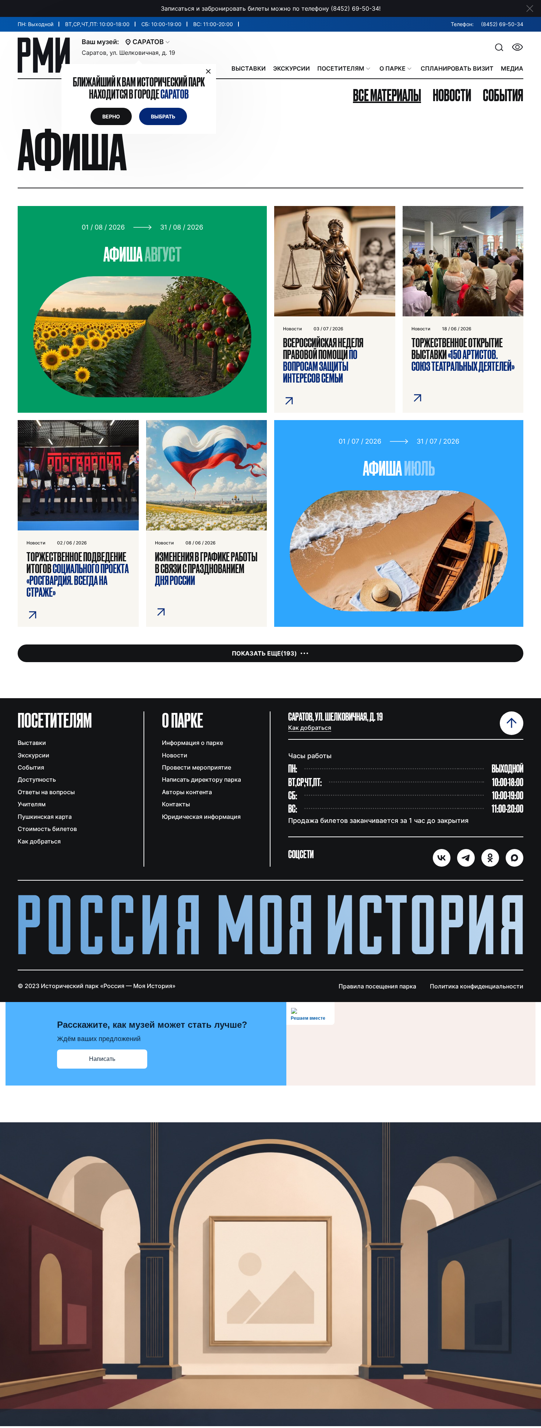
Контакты (176, 804)
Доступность (37, 779)
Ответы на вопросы (46, 792)
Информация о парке (192, 742)
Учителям (32, 804)
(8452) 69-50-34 (502, 24)
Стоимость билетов (47, 828)
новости (452, 95)
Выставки (32, 742)
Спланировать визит (457, 68)
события (503, 95)
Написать (102, 1059)
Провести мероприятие (196, 767)
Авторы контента (187, 792)
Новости (174, 755)
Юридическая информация (201, 816)
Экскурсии (33, 755)
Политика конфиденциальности (476, 986)
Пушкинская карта (45, 816)
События (31, 767)
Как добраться (39, 841)
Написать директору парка (201, 779)
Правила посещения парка (377, 986)
